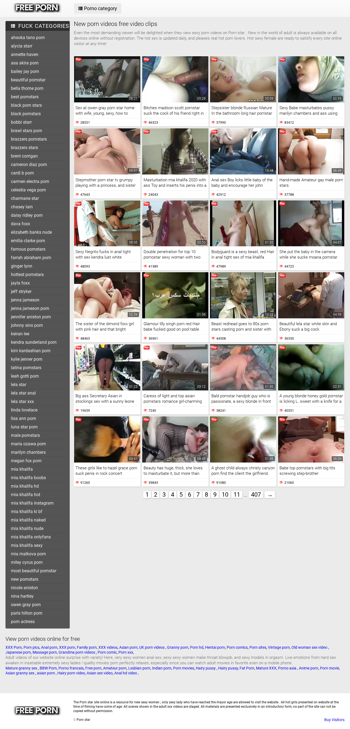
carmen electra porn (30, 181)
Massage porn (45, 652)
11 (237, 494)
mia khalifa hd (25, 486)
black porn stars (26, 105)
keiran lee (20, 333)
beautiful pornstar (28, 79)
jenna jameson (25, 300)
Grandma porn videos (77, 652)
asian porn (46, 673)
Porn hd (196, 647)
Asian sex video (100, 673)
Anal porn (49, 647)
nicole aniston (24, 587)
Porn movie (329, 668)
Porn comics (237, 647)
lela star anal (23, 393)
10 (225, 494)
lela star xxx (22, 401)
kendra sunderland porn (34, 342)
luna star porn (24, 426)
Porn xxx (125, 652)
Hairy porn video (71, 673)
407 (256, 494)
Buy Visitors (334, 720)
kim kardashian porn (31, 350)
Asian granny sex (20, 673)
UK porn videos (152, 647)
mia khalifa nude (27, 528)
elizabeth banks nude (31, 232)
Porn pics (31, 647)
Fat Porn (247, 668)
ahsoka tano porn (28, 37)
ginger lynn (21, 266)
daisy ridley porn (27, 215)
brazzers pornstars (29, 139)
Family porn (87, 647)
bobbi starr (21, 122)
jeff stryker (21, 291)
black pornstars (26, 113)
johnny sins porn (27, 325)
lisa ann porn (23, 418)
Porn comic (107, 652)
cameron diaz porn (29, 164)
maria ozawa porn (28, 443)
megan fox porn (26, 460)
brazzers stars (24, 147)
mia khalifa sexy (27, 545)
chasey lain (22, 206)
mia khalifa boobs (28, 477)
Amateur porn (115, 668)
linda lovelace (24, 410)
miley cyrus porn (27, 562)
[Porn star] (37, 11)
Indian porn (161, 668)
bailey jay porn (25, 71)
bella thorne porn (27, 88)
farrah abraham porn (31, 257)
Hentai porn (215, 647)
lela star (18, 384)
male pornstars (25, 435)
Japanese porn (18, 652)
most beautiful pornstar (33, 570)
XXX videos (108, 647)
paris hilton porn (26, 613)
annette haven (24, 54)
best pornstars (25, 96)
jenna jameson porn (30, 308)
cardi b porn (22, 173)
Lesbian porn (139, 668)
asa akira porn (25, 63)
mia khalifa (22, 469)
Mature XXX (266, 668)
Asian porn (128, 647)
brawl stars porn (26, 130)
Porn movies (183, 668)
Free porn (93, 668)
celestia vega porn (28, 189)
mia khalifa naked (28, 520)
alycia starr (21, 46)
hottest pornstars (27, 274)
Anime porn (308, 668)
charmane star (25, 198)
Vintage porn (279, 647)
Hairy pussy (206, 668)
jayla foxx (20, 283)
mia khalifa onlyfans (31, 537)
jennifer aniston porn (31, 316)
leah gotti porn (25, 376)
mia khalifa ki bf (26, 511)
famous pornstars (28, 249)
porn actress (23, 621)
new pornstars (24, 579)
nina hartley (22, 596)
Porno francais (71, 668)
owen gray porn (26, 604)
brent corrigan (24, 156)
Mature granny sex (21, 668)
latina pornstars (26, 367)
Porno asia (287, 668)
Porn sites (257, 647)
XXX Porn (13, 647)
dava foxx (20, 223)
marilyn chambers (28, 452)
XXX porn (67, 647)
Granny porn (177, 647)
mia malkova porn (28, 553)
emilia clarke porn (28, 240)
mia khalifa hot (25, 494)
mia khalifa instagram (32, 503)
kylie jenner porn (26, 359)
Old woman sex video (309, 647)
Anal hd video (126, 673)
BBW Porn (48, 668)
